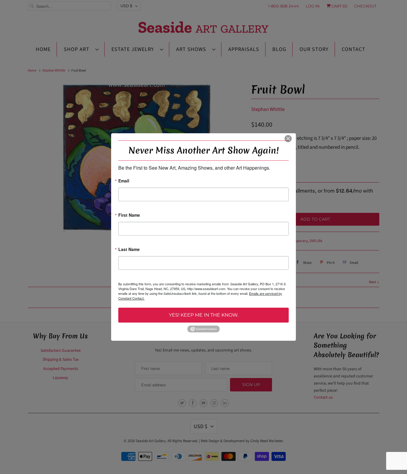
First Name (129, 215)
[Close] (288, 138)
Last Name (129, 249)
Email (123, 181)
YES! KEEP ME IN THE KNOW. (203, 315)
